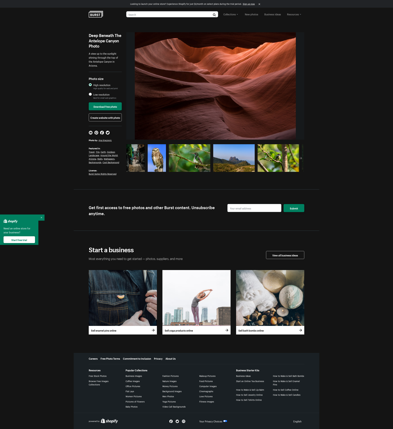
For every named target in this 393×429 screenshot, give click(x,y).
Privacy (158, 358)
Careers (93, 358)
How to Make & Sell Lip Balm (250, 389)
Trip (97, 151)
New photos (251, 14)
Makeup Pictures (207, 375)
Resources (293, 14)
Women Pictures (134, 396)
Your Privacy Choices (210, 421)
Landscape (94, 155)
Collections (229, 14)
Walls (100, 158)
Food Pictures (206, 381)
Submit (294, 208)
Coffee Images (133, 381)
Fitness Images (206, 401)
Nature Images (169, 381)
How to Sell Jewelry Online (249, 394)
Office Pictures (133, 386)
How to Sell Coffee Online (285, 389)
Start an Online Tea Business (250, 381)
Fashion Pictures (170, 375)
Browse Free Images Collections (99, 382)
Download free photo (105, 106)
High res (189, 168)
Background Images (172, 391)
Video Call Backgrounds (174, 406)
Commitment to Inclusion (137, 358)
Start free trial (19, 240)
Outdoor (111, 151)
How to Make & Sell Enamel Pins (286, 382)
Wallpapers (109, 158)
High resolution (101, 85)
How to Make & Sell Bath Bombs (288, 375)
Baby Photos (132, 406)
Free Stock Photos (98, 375)
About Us (170, 358)
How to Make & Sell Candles (286, 394)
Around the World (109, 155)
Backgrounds (95, 162)
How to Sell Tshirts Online (249, 399)
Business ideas (272, 14)
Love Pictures (206, 396)
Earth (103, 151)
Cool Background (111, 162)
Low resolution (101, 94)
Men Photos (168, 396)
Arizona (92, 158)
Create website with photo (105, 117)
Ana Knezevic (105, 140)
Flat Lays (130, 391)
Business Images (134, 375)
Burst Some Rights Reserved (102, 173)
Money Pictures (170, 386)
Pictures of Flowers (135, 401)
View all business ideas (285, 255)
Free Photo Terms (110, 358)
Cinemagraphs (206, 391)
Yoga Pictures (169, 401)
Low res (137, 168)
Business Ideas (243, 375)
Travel (92, 151)
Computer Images (208, 386)
